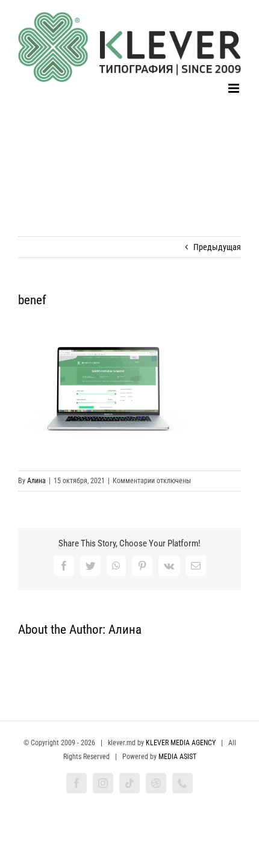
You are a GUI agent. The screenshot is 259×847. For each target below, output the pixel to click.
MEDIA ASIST (177, 756)
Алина (36, 481)
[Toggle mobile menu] (234, 88)
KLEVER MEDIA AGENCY (181, 743)
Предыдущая (217, 247)
